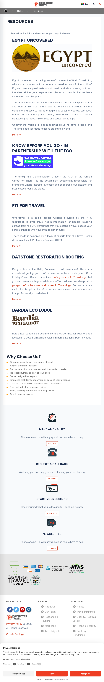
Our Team (50, 611)
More (15, 134)
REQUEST (52, 478)
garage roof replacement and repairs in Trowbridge (41, 285)
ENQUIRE (52, 443)
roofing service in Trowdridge (69, 277)
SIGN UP (52, 548)
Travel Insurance (85, 611)
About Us (49, 606)
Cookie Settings (15, 634)
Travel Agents (52, 631)
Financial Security (86, 626)
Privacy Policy (14, 623)
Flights (80, 606)
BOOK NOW (52, 513)
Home (20, 11)
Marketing (50, 626)
